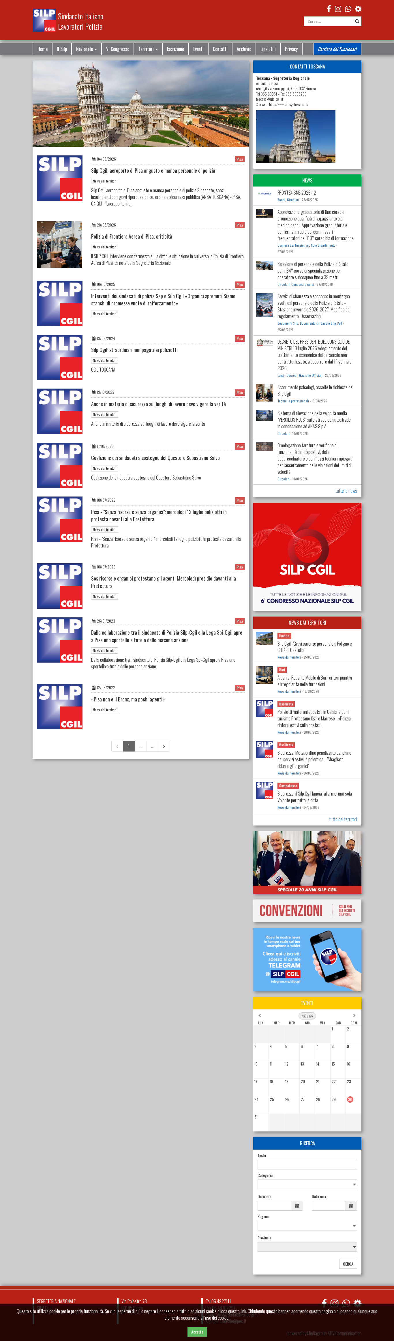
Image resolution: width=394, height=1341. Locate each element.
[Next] (164, 746)
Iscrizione (175, 48)
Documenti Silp (287, 323)
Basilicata (286, 703)
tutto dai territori (343, 819)
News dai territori (105, 180)
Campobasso (288, 785)
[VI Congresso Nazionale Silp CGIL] (307, 557)
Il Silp (62, 48)
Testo (262, 1155)
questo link (237, 1311)
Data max (319, 1196)
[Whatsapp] (346, 1303)
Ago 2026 (307, 1016)
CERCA (348, 1264)
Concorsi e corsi (302, 284)
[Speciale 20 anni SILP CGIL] (307, 862)
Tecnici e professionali (293, 401)
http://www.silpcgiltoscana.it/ (288, 104)
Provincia (264, 1238)
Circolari (293, 199)
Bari (282, 669)
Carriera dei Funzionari (337, 48)
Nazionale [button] (85, 48)
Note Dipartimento (323, 245)
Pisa (240, 159)
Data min (264, 1196)
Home (42, 48)
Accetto (197, 1332)
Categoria (265, 1175)
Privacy (291, 48)
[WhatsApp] (348, 8)
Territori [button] (146, 48)
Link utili (268, 48)
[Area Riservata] (358, 8)
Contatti (220, 48)
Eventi (198, 48)
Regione (263, 1216)
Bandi (281, 199)
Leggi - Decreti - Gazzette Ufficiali (299, 375)
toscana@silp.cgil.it (269, 99)
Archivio (244, 48)
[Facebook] (329, 8)
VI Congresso (117, 48)
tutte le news (346, 490)
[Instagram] (338, 8)
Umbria (284, 635)
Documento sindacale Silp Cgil (321, 323)
